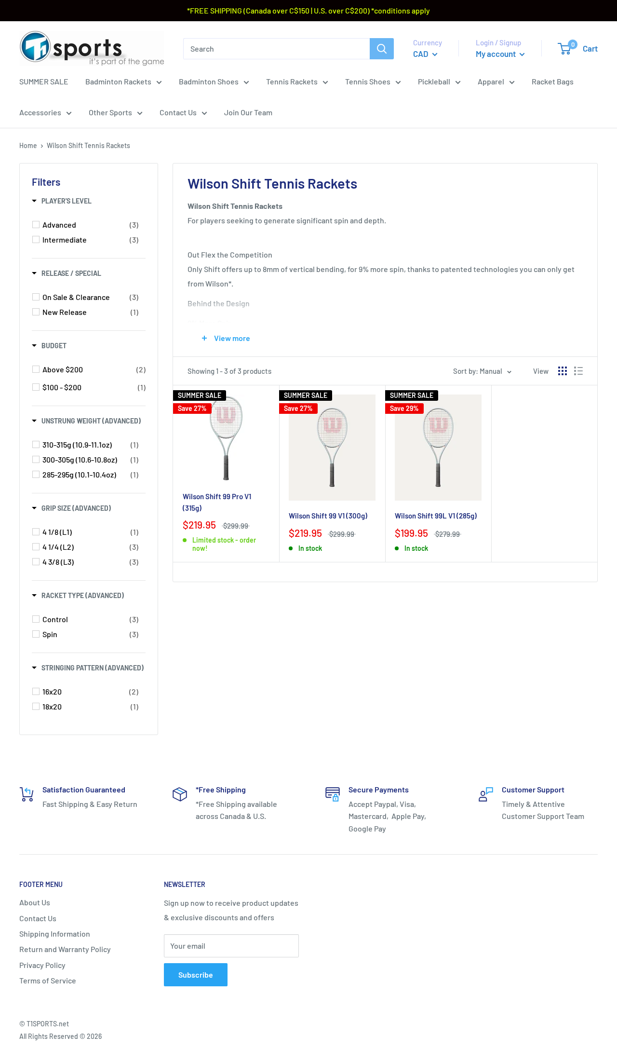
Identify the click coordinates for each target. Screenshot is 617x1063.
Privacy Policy (42, 964)
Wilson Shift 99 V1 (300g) (328, 515)
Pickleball (434, 81)
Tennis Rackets (292, 81)
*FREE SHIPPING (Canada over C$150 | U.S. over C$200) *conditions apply (308, 10)
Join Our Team (248, 112)
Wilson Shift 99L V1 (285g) (436, 515)
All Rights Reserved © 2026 (60, 1036)
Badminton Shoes (209, 81)
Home (28, 145)
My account (496, 53)
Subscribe (195, 974)
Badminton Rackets (118, 81)
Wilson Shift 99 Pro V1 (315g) (217, 502)
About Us (34, 902)
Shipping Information (54, 933)
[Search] (382, 48)
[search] (276, 48)
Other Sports (110, 112)
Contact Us (178, 112)
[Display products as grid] (562, 371)
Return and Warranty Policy (65, 949)
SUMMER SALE (43, 81)
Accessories (40, 112)
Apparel (491, 81)
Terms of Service (47, 980)
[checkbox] (90, 225)
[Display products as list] (578, 371)
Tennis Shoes (367, 81)
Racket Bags (553, 81)
